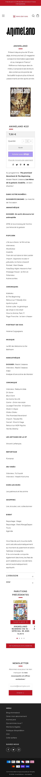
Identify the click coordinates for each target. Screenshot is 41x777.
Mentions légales (13, 727)
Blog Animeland (13, 713)
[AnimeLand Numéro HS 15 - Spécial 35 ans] (20, 610)
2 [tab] (19, 638)
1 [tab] (17, 638)
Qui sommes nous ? (14, 723)
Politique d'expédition (15, 730)
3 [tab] (21, 638)
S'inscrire (19, 693)
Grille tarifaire (11, 738)
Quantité (12, 141)
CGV (8, 734)
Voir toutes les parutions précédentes (20, 646)
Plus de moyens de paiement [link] (20, 160)
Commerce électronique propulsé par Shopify (20, 771)
